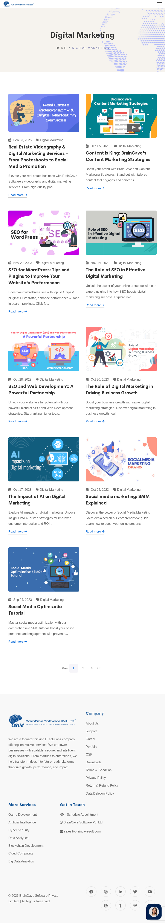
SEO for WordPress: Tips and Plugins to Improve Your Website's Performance (39, 276)
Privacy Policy (96, 777)
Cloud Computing (20, 853)
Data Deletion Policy (100, 793)
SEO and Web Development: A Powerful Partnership (40, 390)
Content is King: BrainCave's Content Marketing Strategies (118, 156)
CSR (89, 754)
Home (61, 48)
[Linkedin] (120, 891)
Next (96, 668)
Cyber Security (18, 830)
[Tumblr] (120, 905)
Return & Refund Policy (102, 785)
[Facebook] (91, 891)
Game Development (22, 814)
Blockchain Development (25, 845)
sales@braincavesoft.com (82, 831)
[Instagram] (106, 891)
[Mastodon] (135, 905)
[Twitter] (135, 891)
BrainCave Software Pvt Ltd (83, 822)
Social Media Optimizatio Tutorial (35, 610)
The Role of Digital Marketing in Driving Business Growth (119, 390)
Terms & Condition (99, 770)
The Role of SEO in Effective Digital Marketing (115, 273)
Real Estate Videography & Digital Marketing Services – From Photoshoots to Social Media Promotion (38, 156)
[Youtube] (150, 891)
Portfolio (91, 746)
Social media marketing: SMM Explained (118, 500)
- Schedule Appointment (81, 814)
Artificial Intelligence (22, 822)
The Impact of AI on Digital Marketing (37, 500)
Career (90, 739)
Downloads (93, 762)
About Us (92, 723)
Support (91, 731)
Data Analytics (18, 838)
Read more (16, 195)
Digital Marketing (51, 140)
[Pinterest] (106, 905)
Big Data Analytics (21, 861)
